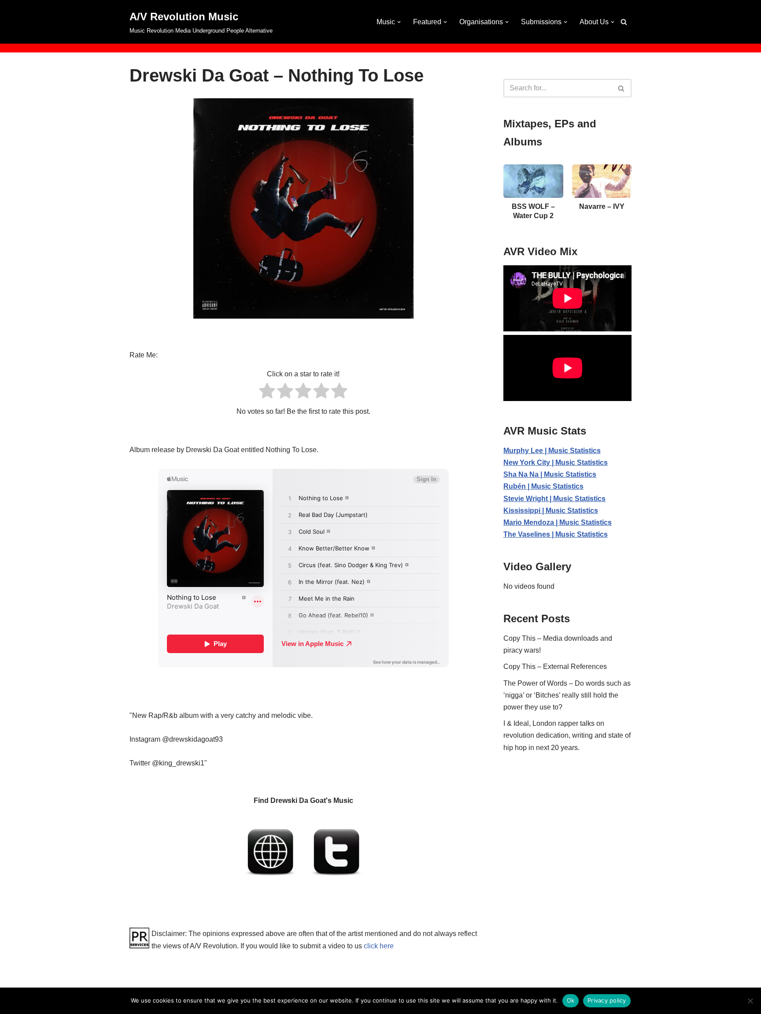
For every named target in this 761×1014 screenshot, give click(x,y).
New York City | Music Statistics (555, 462)
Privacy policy (606, 1000)
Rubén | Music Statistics (543, 486)
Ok (571, 1000)
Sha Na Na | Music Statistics (549, 474)
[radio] (267, 392)
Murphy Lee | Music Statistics (552, 450)
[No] (750, 1000)
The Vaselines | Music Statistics (555, 534)
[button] (399, 22)
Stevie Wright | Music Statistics (554, 498)
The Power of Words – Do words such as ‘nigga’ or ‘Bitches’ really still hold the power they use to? (567, 695)
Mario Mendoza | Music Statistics (557, 522)
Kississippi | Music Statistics (550, 510)
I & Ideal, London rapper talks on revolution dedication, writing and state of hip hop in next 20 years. (567, 735)
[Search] (624, 22)
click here (379, 946)
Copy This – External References (555, 666)
